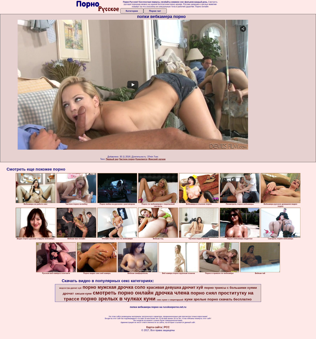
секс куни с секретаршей (170, 299)
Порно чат (155, 11)
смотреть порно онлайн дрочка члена (141, 292)
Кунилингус (141, 159)
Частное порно (127, 159)
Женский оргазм (157, 159)
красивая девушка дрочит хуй (175, 287)
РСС (167, 327)
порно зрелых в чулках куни (118, 299)
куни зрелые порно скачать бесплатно (218, 299)
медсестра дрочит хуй (70, 288)
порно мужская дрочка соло (114, 287)
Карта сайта (154, 327)
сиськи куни (83, 293)
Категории (132, 11)
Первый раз (112, 159)
